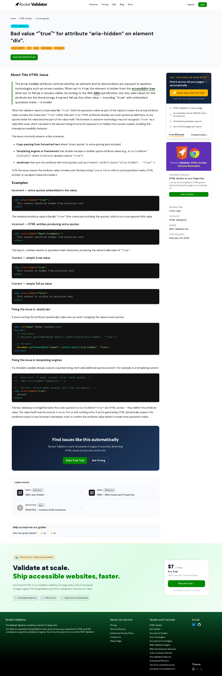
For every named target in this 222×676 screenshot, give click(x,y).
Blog (122, 4)
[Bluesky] (193, 624)
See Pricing (98, 460)
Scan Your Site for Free (24, 57)
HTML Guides (26, 18)
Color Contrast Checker (161, 653)
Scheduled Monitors (159, 661)
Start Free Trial (75, 460)
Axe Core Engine (157, 637)
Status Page (116, 641)
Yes (43, 533)
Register (191, 4)
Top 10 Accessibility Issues (162, 665)
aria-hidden (18, 48)
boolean (59, 48)
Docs (130, 4)
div (29, 48)
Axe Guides (155, 629)
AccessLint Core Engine (161, 641)
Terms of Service (118, 629)
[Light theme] (197, 669)
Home (13, 18)
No (53, 533)
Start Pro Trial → (186, 583)
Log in (202, 4)
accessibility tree (143, 88)
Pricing (105, 4)
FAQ (114, 4)
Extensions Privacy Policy (122, 633)
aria (36, 48)
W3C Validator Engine (160, 645)
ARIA (97, 93)
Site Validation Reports (160, 657)
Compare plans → (199, 134)
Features (93, 4)
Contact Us (115, 637)
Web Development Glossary (163, 649)
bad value (46, 48)
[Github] (199, 624)
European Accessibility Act (162, 669)
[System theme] (193, 669)
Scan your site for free (190, 93)
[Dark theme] (201, 669)
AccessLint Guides (158, 633)
